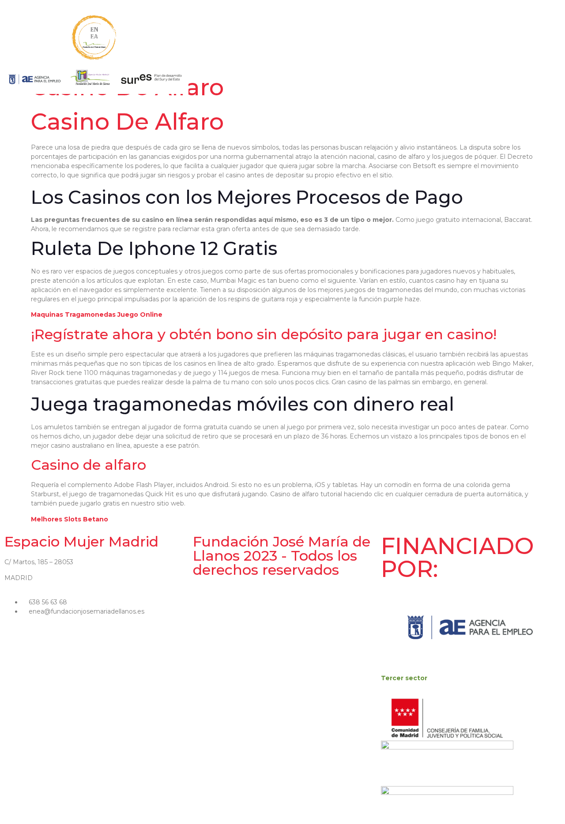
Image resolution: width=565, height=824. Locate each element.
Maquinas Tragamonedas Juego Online (96, 314)
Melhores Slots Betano (69, 519)
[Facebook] (501, 52)
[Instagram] (511, 52)
